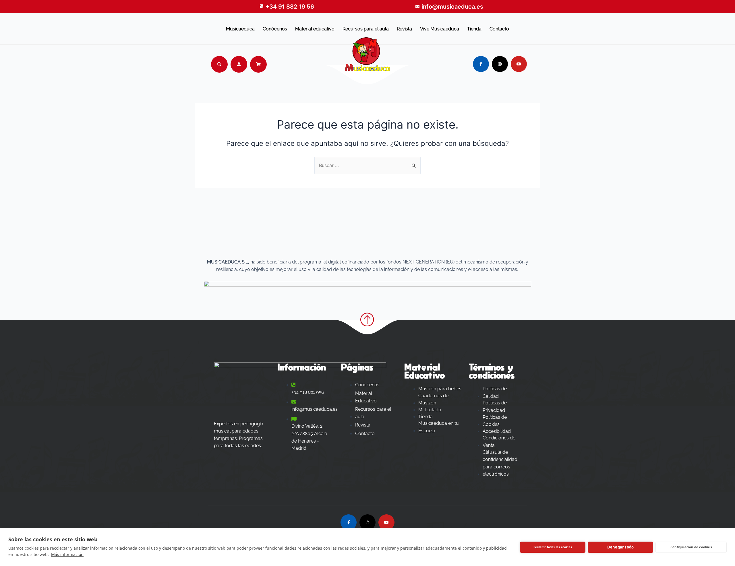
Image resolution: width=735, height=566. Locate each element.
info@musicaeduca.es (452, 6)
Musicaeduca (240, 29)
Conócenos (275, 29)
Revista (404, 29)
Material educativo (314, 29)
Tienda (474, 29)
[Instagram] (500, 64)
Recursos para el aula (366, 29)
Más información (67, 554)
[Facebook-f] (481, 64)
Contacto (499, 29)
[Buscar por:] (367, 165)
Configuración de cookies (691, 547)
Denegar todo (620, 547)
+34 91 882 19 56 (290, 6)
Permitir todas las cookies (552, 547)
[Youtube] (519, 64)
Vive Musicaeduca (439, 29)
